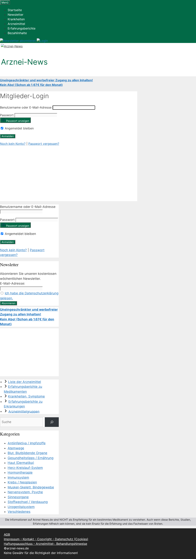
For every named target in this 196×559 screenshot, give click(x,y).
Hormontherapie (20, 472)
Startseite (15, 10)
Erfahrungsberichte (21, 28)
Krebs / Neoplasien (22, 482)
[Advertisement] (68, 174)
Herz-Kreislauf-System (25, 468)
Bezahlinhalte (17, 33)
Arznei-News (24, 62)
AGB (7, 534)
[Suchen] (52, 422)
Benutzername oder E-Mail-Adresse (25, 107)
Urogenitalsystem (21, 507)
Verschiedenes (19, 512)
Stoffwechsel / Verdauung (28, 502)
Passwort (7, 115)
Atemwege (16, 448)
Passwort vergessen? (43, 144)
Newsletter (15, 14)
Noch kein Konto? (12, 144)
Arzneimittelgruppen (23, 411)
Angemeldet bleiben (19, 128)
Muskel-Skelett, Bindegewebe (31, 487)
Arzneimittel (16, 24)
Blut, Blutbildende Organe (27, 453)
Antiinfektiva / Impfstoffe (27, 443)
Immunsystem (18, 477)
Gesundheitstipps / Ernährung (30, 458)
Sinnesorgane (18, 497)
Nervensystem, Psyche (25, 492)
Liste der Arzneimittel (24, 382)
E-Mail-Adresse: (12, 283)
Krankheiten (16, 19)
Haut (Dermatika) (21, 463)
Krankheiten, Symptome (26, 396)
